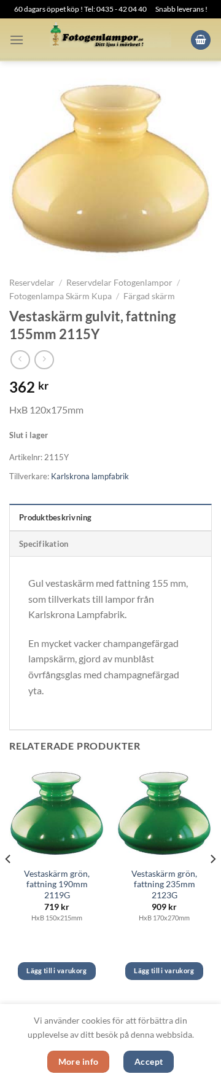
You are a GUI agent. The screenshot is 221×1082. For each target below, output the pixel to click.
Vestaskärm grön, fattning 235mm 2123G (164, 884)
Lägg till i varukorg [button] (56, 970)
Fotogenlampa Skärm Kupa (60, 296)
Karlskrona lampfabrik (90, 476)
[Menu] (16, 40)
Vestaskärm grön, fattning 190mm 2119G (57, 884)
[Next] (212, 883)
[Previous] (8, 883)
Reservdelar (32, 283)
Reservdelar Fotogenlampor (119, 283)
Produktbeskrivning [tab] (55, 517)
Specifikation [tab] (43, 544)
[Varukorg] (201, 40)
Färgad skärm (149, 296)
